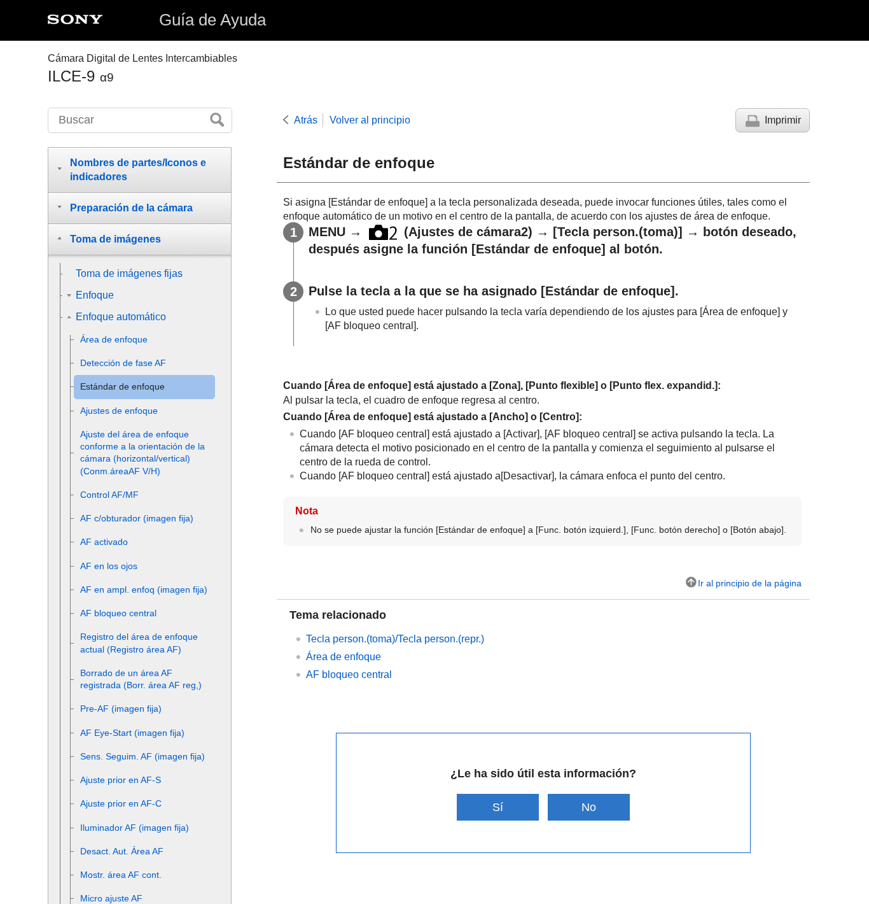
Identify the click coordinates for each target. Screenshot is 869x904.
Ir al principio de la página (750, 583)
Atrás (305, 120)
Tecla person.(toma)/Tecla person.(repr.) (395, 638)
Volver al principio (370, 120)
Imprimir (783, 120)
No (588, 807)
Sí (497, 807)
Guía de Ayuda (212, 19)
